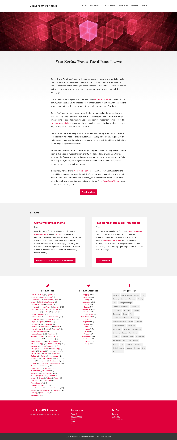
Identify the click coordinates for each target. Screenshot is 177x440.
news (32, 361)
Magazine (86, 322)
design (33, 322)
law (59, 351)
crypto (55, 312)
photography (55, 363)
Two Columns (44, 390)
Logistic (46, 353)
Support (137, 348)
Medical (43, 356)
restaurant (34, 373)
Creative (87, 304)
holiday (42, 351)
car (32, 309)
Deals (73, 419)
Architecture (48, 300)
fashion (56, 329)
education (126, 310)
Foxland (108, 437)
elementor (45, 327)
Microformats (53, 356)
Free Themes (94, 6)
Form (131, 314)
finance (33, 336)
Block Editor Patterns (46, 302)
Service (41, 378)
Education (48, 324)
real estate (48, 368)
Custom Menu (50, 319)
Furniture (34, 346)
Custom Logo (35, 319)
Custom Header (52, 317)
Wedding (34, 393)
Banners (115, 414)
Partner (74, 424)
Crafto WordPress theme (49, 223)
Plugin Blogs (110, 6)
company (55, 309)
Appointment (35, 300)
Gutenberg (55, 349)
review (135, 340)
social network (118, 348)
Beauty (33, 302)
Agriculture (35, 297)
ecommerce (117, 310)
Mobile (87, 327)
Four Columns (52, 341)
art (57, 300)
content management (121, 306)
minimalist (34, 358)
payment (116, 337)
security (116, 344)
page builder (65, 123)
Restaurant (87, 341)
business (56, 307)
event (48, 329)
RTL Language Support (39, 376)
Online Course (88, 314)
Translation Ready (52, 388)
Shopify (86, 344)
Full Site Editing (36, 344)
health (33, 351)
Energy (56, 327)
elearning (34, 327)
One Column (54, 361)
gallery (43, 346)
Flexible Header (36, 339)
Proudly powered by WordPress (77, 437)
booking (116, 299)
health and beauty (119, 322)
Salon (53, 376)
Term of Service (76, 416)
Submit (144, 6)
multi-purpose (47, 358)
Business (86, 297)
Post (132, 337)
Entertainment (36, 329)
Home (84, 6)
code (114, 303)
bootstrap (34, 307)
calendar (132, 299)
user (143, 348)
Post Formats (35, 368)
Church (38, 309)
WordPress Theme (102, 99)
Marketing (34, 356)
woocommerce (36, 395)
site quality (138, 344)
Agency (49, 295)
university (57, 390)
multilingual (117, 329)
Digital (41, 322)
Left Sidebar (35, 353)
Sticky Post (35, 380)
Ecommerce (86, 309)
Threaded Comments (38, 385)
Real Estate (87, 339)
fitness (41, 336)
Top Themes (123, 6)
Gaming (52, 346)
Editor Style (35, 324)
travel (33, 390)
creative (46, 312)
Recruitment (35, 371)
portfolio (43, 366)
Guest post (116, 416)
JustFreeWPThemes (43, 6)
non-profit (42, 361)
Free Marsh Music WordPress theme (118, 223)
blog (143, 295)
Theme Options (36, 383)
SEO (122, 344)
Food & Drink (50, 339)
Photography (86, 336)
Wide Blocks (44, 393)
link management (119, 325)
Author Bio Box (126, 295)
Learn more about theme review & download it (54, 261)
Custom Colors (36, 317)
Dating (86, 307)
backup (136, 295)
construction (35, 312)
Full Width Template (52, 344)
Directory (50, 322)
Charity (86, 300)
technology (47, 380)
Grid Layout (35, 349)
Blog (50, 304)
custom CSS (135, 306)
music (59, 358)
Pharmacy (44, 363)
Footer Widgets (36, 341)
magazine (55, 353)
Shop (49, 378)
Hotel (87, 319)
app (50, 297)
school (33, 378)
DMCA (73, 421)
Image (130, 322)
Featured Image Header (39, 331)
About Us (74, 414)
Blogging (86, 295)
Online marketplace (120, 333)
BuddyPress (45, 307)
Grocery (45, 349)
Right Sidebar (47, 373)
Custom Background (38, 314)
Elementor (55, 123)
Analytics (116, 295)
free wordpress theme (121, 318)
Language (138, 322)
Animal (43, 297)
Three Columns (36, 388)
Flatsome (51, 336)
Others (86, 331)
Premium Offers (117, 419)
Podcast (33, 366)
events (125, 314)
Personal (34, 363)
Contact (134, 6)
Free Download (88, 192)
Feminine (51, 334)
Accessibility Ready (37, 295)
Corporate (86, 302)
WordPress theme (41, 234)
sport (57, 378)
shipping (129, 344)
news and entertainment (132, 329)
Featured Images (36, 334)
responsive (46, 371)
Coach (46, 309)
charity (140, 299)
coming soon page (125, 303)
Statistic (129, 348)
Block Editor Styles (37, 304)
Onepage (86, 329)
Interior (51, 351)
